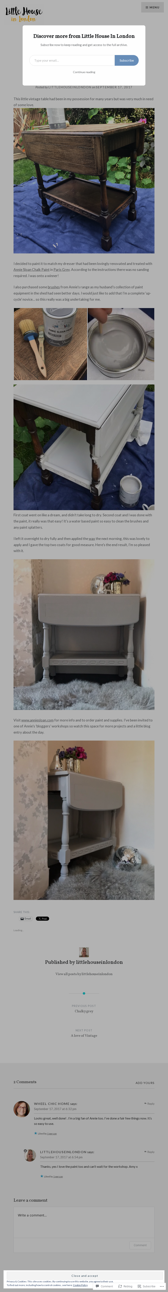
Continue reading (84, 72)
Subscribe (127, 60)
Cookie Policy (80, 1285)
